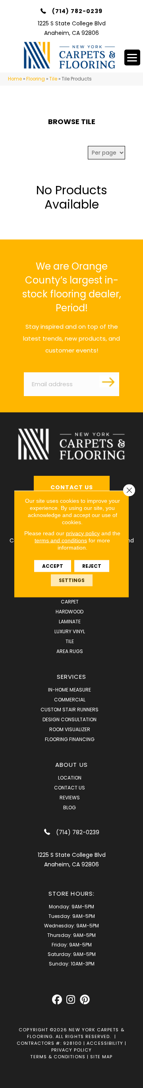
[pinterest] (85, 999)
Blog (69, 807)
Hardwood (69, 611)
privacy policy (83, 533)
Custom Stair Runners (70, 709)
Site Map (101, 1057)
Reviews (70, 797)
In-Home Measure (69, 689)
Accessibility (105, 1043)
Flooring (35, 79)
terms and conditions (61, 540)
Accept (52, 566)
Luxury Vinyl (69, 631)
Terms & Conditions (57, 1057)
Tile (53, 79)
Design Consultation (70, 719)
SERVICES (72, 676)
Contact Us (69, 787)
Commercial (69, 699)
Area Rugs (69, 651)
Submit (109, 381)
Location (69, 777)
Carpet (70, 601)
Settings (72, 580)
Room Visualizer (69, 729)
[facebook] (57, 999)
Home (15, 79)
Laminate (70, 621)
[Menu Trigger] (132, 57)
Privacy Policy (71, 1050)
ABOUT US (71, 764)
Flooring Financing (70, 739)
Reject (91, 566)
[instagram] (71, 999)
